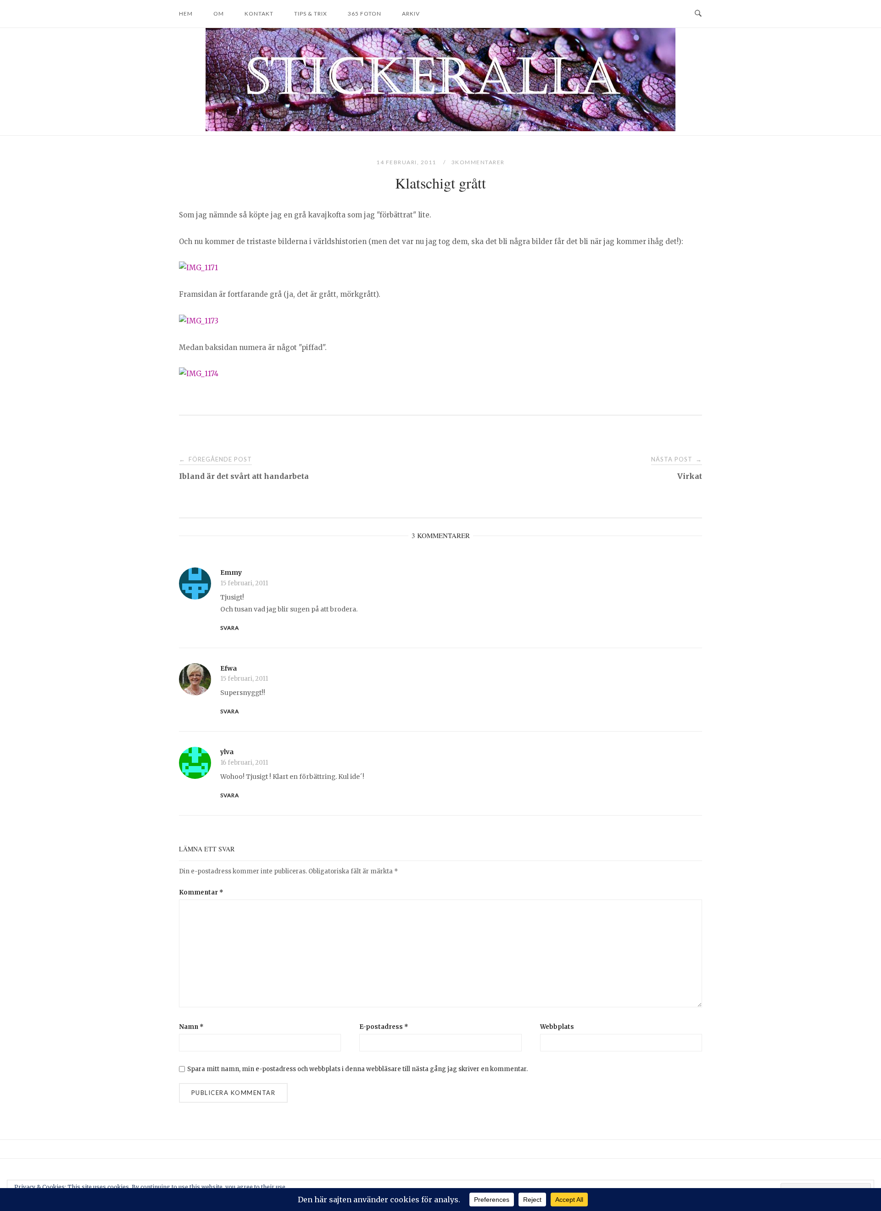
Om (218, 13)
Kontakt (259, 13)
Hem (186, 13)
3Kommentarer (478, 162)
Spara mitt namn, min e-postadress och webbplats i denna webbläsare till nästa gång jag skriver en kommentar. (357, 1069)
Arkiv (411, 13)
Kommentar (201, 892)
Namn (191, 1027)
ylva (227, 752)
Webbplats (557, 1027)
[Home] (440, 128)
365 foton (364, 13)
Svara (229, 627)
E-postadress (383, 1027)
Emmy (231, 572)
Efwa (228, 668)
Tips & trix (310, 13)
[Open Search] (698, 14)
